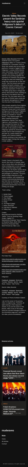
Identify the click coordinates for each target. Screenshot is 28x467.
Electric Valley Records (9, 59)
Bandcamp (19, 290)
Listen (10, 196)
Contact (4, 444)
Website (10, 292)
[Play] (14, 151)
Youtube (4, 292)
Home (4, 439)
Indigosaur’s (5, 62)
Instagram (11, 280)
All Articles (5, 441)
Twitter (17, 294)
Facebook (5, 280)
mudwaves (6, 3)
